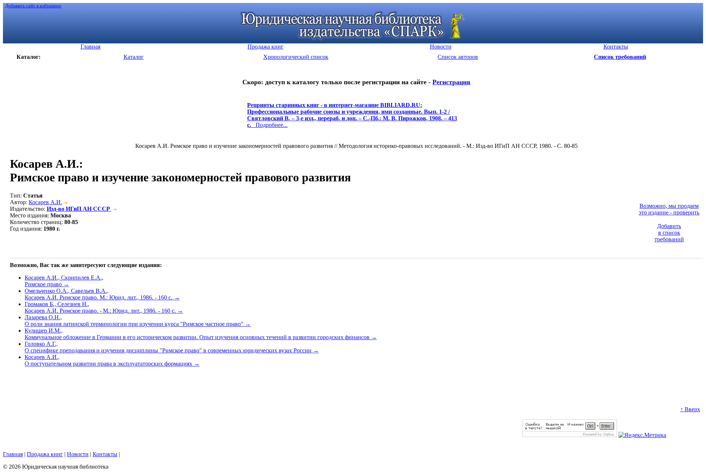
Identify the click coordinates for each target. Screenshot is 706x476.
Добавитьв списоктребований (669, 232)
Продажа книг (45, 454)
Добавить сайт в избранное (33, 5)
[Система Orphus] (570, 435)
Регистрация (451, 82)
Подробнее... (352, 118)
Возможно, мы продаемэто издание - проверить (669, 209)
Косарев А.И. (45, 202)
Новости (78, 454)
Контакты (105, 454)
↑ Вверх (690, 409)
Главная (13, 454)
